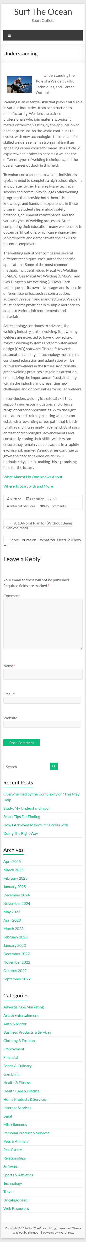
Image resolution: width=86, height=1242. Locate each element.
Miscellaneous (15, 1124)
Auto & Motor (15, 1023)
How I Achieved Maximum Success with (35, 825)
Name (9, 665)
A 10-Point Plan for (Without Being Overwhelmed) (37, 525)
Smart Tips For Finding (21, 816)
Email (9, 693)
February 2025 (15, 878)
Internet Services (22, 506)
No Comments (55, 506)
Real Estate (12, 1149)
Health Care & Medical (21, 1091)
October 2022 (15, 970)
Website (10, 717)
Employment (13, 1049)
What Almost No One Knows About (32, 476)
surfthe (15, 499)
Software (10, 1166)
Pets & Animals (15, 1141)
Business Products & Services (27, 1032)
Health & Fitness (17, 1082)
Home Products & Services (25, 1099)
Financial (10, 1057)
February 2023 (15, 937)
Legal (7, 1116)
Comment (11, 595)
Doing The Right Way (20, 833)
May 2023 (11, 911)
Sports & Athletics (18, 1174)
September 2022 (17, 979)
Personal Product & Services (26, 1132)
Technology (12, 1183)
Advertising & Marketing (23, 1007)
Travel (8, 1191)
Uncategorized (15, 1200)
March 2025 (13, 869)
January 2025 (14, 886)
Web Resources (16, 1208)
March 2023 (13, 928)
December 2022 (16, 953)
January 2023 (14, 945)
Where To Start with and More (28, 486)
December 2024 (16, 895)
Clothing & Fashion (19, 1040)
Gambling (11, 1074)
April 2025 (12, 861)
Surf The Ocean (43, 11)
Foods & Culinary (17, 1065)
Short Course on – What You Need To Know (42, 542)
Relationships (14, 1158)
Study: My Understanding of (26, 808)
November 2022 (16, 962)
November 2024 (16, 903)
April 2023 (12, 920)
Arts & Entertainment (21, 1015)
